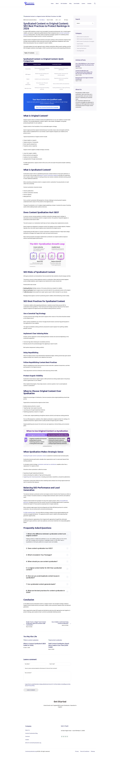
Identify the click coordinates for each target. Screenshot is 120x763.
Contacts (27, 736)
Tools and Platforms (81, 48)
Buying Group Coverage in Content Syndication (84, 78)
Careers (27, 739)
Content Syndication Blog (31, 733)
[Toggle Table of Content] (36, 53)
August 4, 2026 (79, 80)
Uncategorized (80, 50)
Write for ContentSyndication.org (33, 742)
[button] (47, 534)
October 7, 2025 (26, 647)
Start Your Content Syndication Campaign (47, 107)
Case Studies (80, 43)
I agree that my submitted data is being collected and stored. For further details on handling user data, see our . (48, 685)
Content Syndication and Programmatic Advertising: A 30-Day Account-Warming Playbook (84, 72)
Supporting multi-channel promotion (32, 477)
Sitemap (93, 751)
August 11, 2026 (79, 75)
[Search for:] (85, 23)
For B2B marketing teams (29, 512)
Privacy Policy (31, 685)
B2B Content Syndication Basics (30, 19)
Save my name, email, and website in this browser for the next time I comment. (41, 668)
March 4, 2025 (51, 649)
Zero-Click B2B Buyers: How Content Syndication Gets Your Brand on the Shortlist (85, 65)
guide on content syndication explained (48, 175)
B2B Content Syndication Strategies (85, 41)
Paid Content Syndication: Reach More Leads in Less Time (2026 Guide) (58, 645)
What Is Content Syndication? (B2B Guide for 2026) (34, 644)
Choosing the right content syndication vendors (34, 455)
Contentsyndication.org (31, 751)
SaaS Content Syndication (83, 46)
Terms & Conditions (84, 751)
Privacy (77, 751)
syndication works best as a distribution (47, 464)
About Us (27, 730)
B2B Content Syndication (83, 36)
